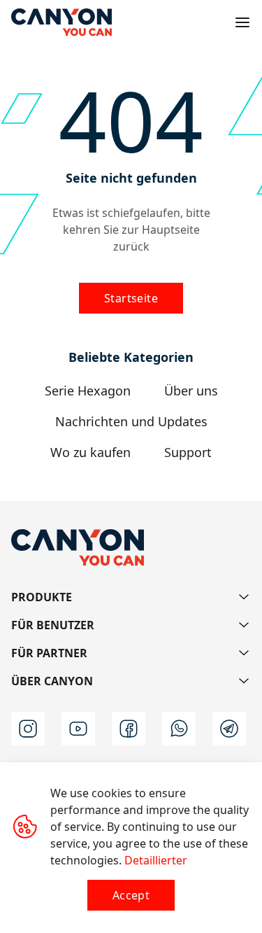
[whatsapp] (179, 728)
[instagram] (28, 728)
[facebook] (128, 728)
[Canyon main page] (61, 22)
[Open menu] (242, 22)
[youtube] (78, 728)
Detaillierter (155, 860)
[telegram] (229, 728)
